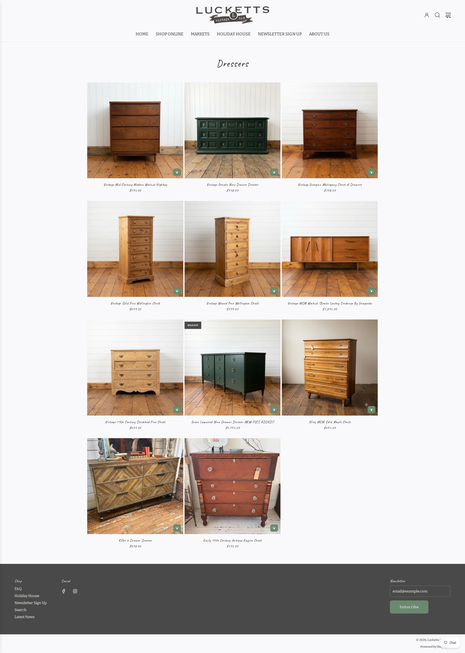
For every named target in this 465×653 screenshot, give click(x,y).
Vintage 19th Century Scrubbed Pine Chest (135, 422)
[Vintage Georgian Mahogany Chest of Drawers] (330, 130)
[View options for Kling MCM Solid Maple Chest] (371, 409)
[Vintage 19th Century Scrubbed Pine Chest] (135, 367)
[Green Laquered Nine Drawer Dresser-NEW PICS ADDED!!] (233, 367)
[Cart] (448, 15)
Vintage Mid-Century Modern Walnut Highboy (135, 184)
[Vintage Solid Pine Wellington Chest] (135, 249)
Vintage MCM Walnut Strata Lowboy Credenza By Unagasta (329, 303)
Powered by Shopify (433, 646)
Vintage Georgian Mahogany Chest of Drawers (330, 184)
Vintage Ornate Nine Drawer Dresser (232, 184)
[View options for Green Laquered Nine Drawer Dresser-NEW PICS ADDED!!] (274, 409)
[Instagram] (75, 591)
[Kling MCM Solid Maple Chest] (330, 367)
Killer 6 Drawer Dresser (135, 540)
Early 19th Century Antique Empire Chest (232, 540)
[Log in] (426, 15)
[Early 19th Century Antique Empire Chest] (233, 486)
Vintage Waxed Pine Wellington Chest (232, 303)
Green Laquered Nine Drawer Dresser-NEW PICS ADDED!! (232, 422)
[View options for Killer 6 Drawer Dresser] (177, 528)
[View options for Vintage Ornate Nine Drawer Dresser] (274, 172)
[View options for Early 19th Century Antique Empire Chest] (274, 528)
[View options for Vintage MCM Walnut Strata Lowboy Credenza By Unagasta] (371, 291)
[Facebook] (63, 591)
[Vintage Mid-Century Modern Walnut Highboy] (135, 130)
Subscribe (409, 607)
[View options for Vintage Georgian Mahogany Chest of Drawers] (371, 172)
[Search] (437, 15)
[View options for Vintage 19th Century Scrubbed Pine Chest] (177, 409)
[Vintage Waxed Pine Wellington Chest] (233, 249)
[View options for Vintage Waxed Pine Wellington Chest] (274, 291)
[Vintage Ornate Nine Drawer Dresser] (233, 130)
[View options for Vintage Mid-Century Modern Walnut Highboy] (177, 172)
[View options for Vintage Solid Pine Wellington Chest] (177, 291)
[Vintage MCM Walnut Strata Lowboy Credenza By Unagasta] (330, 249)
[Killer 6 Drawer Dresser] (135, 486)
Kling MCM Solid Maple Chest (329, 422)
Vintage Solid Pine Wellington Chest (135, 303)
